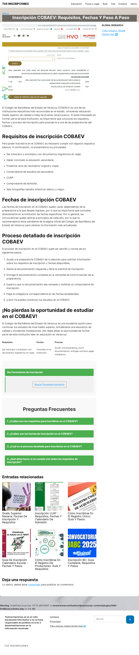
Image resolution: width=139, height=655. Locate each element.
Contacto (54, 617)
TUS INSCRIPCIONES (15, 3)
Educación (76, 3)
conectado (34, 584)
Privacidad (55, 621)
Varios (133, 3)
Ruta (105, 3)
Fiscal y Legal (92, 3)
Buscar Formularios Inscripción (49, 384)
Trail (113, 3)
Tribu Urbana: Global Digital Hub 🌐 (68, 626)
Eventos (123, 3)
